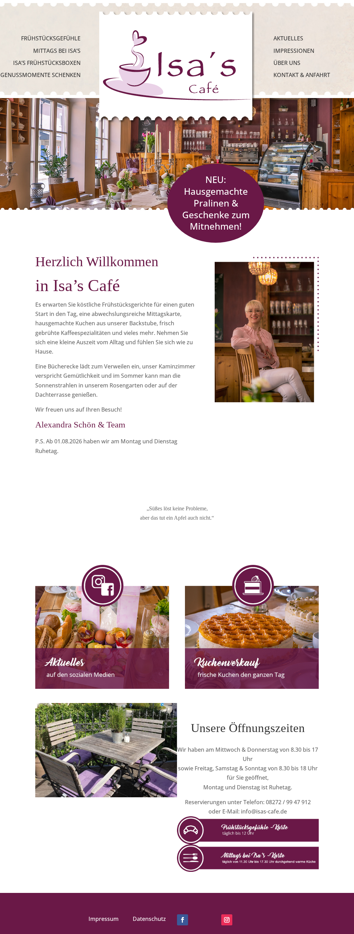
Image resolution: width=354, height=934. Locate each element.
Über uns (286, 63)
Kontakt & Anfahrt (301, 75)
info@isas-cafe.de (264, 811)
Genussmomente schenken (40, 75)
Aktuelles (288, 38)
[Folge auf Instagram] (226, 919)
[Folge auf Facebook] (182, 919)
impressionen (293, 51)
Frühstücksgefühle (51, 38)
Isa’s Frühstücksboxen (47, 63)
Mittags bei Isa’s (57, 51)
